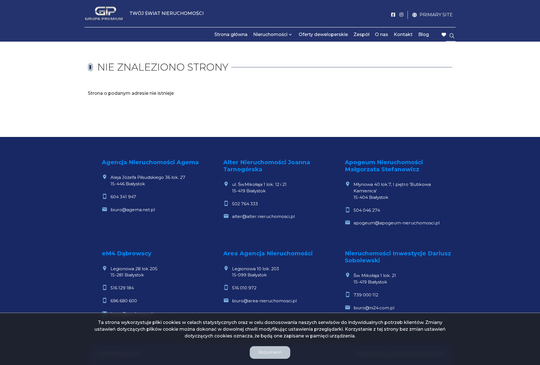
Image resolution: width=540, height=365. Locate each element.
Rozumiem (270, 352)
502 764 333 (245, 203)
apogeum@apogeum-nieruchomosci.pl (397, 223)
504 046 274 (367, 210)
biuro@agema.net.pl (133, 209)
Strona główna (231, 34)
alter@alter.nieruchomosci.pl (263, 216)
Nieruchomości (270, 34)
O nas (381, 34)
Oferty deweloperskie (323, 34)
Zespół (361, 34)
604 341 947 (123, 196)
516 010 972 (244, 287)
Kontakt (403, 34)
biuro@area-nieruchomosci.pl (264, 300)
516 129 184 (122, 287)
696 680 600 (124, 300)
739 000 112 (366, 295)
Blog (423, 34)
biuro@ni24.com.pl (374, 307)
